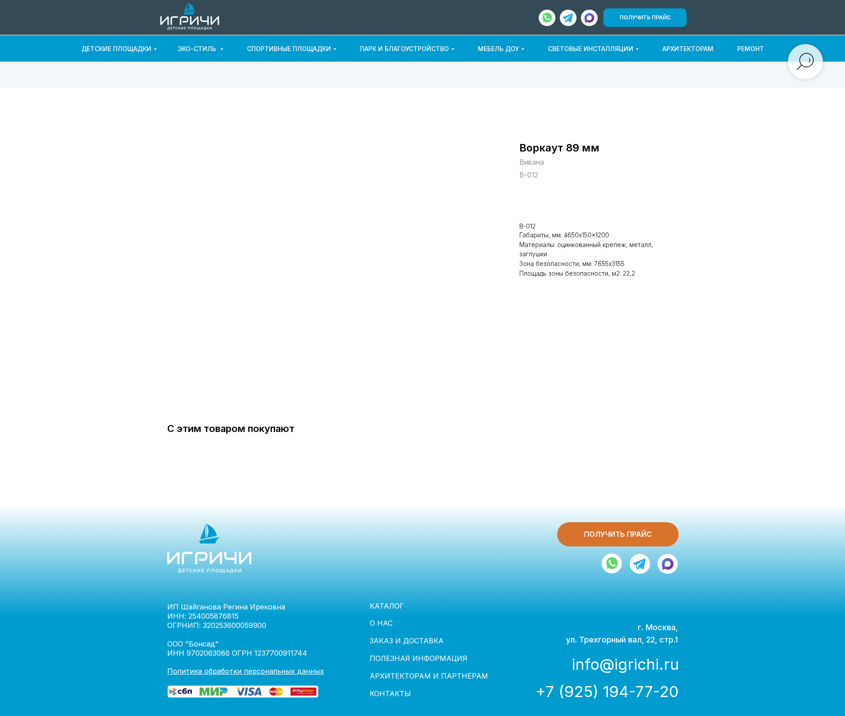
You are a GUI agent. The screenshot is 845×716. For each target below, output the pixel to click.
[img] (589, 18)
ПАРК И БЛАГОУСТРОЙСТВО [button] (404, 48)
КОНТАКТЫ (390, 693)
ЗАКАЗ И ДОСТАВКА (407, 640)
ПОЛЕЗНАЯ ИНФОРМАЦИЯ (418, 658)
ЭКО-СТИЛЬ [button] (198, 48)
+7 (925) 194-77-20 (607, 691)
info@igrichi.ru (625, 664)
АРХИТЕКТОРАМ (687, 48)
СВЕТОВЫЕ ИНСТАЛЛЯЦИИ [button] (590, 48)
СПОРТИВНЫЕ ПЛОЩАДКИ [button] (289, 48)
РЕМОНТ (750, 48)
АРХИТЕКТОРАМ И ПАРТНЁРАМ (429, 676)
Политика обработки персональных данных (245, 671)
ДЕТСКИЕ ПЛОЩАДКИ (116, 48)
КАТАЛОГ (387, 606)
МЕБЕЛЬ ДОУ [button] (498, 48)
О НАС (381, 623)
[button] (645, 17)
